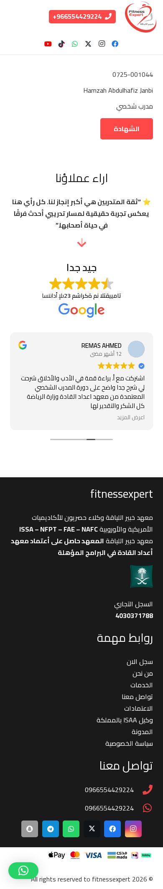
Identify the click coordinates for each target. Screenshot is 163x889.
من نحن (142, 673)
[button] (23, 870)
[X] (88, 44)
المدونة (142, 731)
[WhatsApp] (75, 44)
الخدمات (141, 685)
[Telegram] (50, 829)
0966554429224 (109, 789)
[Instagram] (101, 44)
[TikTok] (61, 44)
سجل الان (140, 661)
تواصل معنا (137, 696)
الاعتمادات (138, 708)
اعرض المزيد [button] (131, 417)
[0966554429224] (143, 790)
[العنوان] (29, 829)
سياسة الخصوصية (129, 743)
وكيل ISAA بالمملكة (125, 720)
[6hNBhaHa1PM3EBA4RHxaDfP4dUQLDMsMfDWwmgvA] (140, 17)
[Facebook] (115, 44)
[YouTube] (48, 44)
